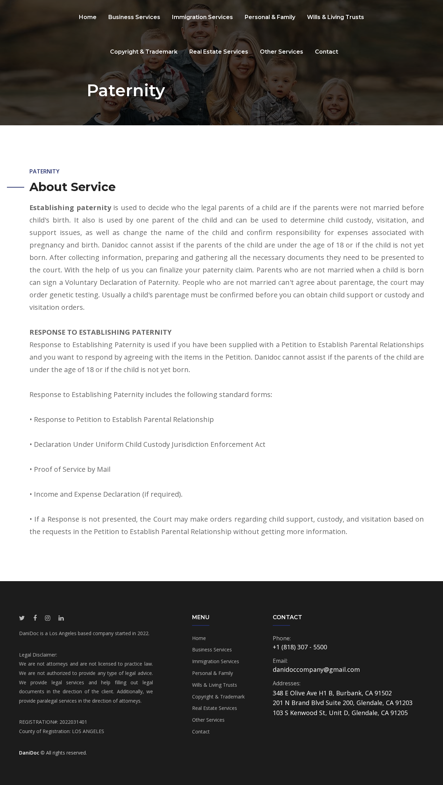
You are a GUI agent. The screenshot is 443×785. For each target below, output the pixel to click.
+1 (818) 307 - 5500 (300, 647)
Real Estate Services (218, 51)
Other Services (281, 51)
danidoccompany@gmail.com (316, 669)
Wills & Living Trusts (335, 17)
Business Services (134, 17)
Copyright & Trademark (144, 51)
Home (88, 17)
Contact (326, 51)
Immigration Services (202, 17)
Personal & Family (270, 17)
